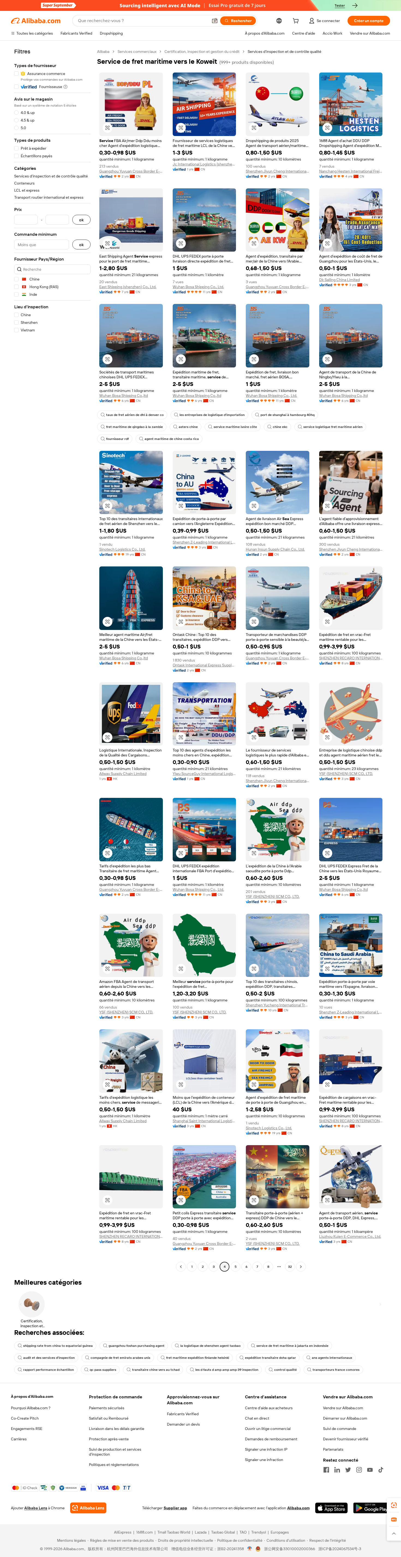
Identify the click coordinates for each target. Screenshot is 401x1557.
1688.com (144, 1532)
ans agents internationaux (332, 1358)
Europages (280, 1532)
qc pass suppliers (103, 1370)
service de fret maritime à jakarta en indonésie (292, 1346)
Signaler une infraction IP (266, 1449)
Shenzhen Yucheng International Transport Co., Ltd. (277, 1005)
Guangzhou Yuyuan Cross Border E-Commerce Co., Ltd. (131, 171)
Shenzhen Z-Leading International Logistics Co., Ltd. (204, 542)
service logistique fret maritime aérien (333, 427)
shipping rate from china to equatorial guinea (58, 1346)
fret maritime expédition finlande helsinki (197, 1358)
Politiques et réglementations (114, 1464)
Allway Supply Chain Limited (122, 773)
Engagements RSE (26, 1428)
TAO (243, 1532)
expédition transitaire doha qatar (270, 1358)
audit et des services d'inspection (49, 1358)
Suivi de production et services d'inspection (115, 1451)
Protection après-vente (109, 1439)
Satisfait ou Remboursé (108, 1418)
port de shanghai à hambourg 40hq (288, 415)
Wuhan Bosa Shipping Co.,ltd (123, 395)
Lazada (201, 1532)
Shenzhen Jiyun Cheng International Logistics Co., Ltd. (277, 171)
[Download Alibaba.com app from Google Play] (371, 1507)
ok (81, 220)
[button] (214, 20)
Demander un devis (183, 1424)
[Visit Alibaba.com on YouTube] (370, 1470)
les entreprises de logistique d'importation (212, 415)
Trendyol (258, 1532)
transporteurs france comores (336, 1370)
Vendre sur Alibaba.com (343, 1408)
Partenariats (333, 1449)
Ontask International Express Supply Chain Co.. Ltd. (204, 665)
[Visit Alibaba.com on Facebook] (326, 1470)
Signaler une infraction (264, 1460)
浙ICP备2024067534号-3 (339, 1549)
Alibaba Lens (35, 1508)
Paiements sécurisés (106, 1408)
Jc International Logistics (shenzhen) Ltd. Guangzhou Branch (204, 164)
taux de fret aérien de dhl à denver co (135, 415)
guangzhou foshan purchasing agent (136, 1346)
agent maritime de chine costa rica (172, 439)
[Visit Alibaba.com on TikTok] (381, 1470)
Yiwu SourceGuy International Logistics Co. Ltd (204, 773)
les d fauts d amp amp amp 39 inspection (226, 1370)
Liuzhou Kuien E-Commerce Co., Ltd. (350, 1236)
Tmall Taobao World (173, 1532)
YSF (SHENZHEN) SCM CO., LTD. (346, 773)
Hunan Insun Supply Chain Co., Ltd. (275, 549)
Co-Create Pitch (25, 1418)
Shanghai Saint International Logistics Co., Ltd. (204, 1121)
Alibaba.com (298, 1508)
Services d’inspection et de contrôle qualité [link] (284, 51)
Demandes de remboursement (271, 1439)
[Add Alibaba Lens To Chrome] (88, 1507)
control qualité (285, 1370)
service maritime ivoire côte (235, 427)
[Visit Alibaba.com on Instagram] (359, 1470)
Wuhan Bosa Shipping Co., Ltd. (198, 287)
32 (290, 1267)
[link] (394, 1505)
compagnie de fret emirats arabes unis (120, 1358)
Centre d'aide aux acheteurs (269, 1408)
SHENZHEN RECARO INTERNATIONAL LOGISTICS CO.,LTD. (351, 658)
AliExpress (122, 1532)
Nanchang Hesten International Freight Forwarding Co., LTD (351, 171)
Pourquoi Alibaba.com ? (30, 1408)
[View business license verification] (249, 1549)
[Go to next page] (301, 1267)
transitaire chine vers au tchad (155, 1370)
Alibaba (103, 51)
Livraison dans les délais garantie (116, 1428)
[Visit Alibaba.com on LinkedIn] (337, 1470)
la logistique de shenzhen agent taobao (210, 1346)
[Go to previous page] (181, 1267)
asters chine (188, 427)
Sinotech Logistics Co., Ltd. (122, 549)
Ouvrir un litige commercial (268, 1428)
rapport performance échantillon (48, 1370)
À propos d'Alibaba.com (32, 1396)
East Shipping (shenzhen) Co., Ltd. (127, 287)
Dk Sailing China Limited (339, 279)
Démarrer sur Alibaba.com (345, 1418)
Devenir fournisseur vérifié (345, 1439)
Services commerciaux (137, 51)
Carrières (19, 1439)
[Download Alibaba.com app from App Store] (331, 1507)
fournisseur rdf (117, 439)
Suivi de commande (339, 1428)
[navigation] (52, 660)
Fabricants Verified (183, 1414)
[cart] (297, 21)
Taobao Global (223, 1532)
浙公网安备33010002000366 (289, 1549)
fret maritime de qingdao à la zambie (134, 427)
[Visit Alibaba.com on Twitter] (348, 1470)
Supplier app (175, 1508)
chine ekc (280, 427)
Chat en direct (257, 1418)
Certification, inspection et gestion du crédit (202, 51)
